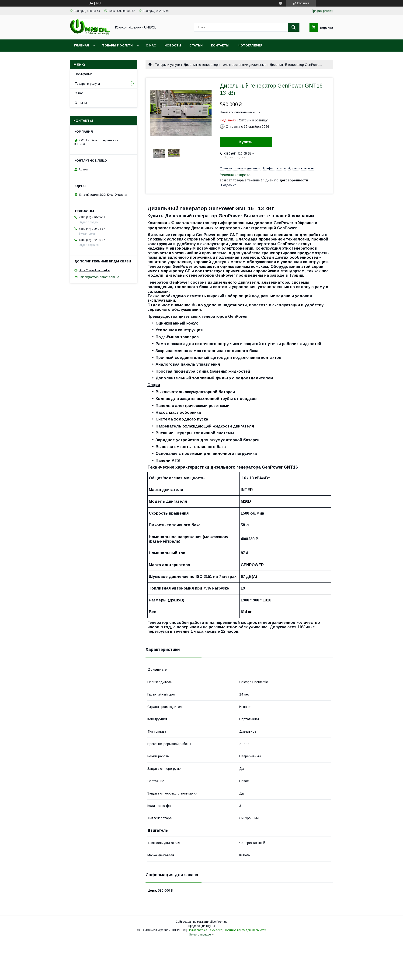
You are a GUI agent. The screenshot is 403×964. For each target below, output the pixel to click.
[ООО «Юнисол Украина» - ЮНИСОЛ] (90, 33)
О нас (151, 45)
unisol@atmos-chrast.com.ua (99, 277)
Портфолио (84, 74)
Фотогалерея (250, 45)
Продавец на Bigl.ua (201, 926)
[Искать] (293, 27)
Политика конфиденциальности (245, 930)
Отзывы (81, 103)
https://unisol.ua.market (94, 270)
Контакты (220, 45)
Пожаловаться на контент (205, 930)
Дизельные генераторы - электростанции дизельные (225, 65)
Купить (246, 142)
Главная (81, 45)
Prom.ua (221, 921)
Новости (172, 45)
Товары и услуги (117, 45)
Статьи (196, 45)
